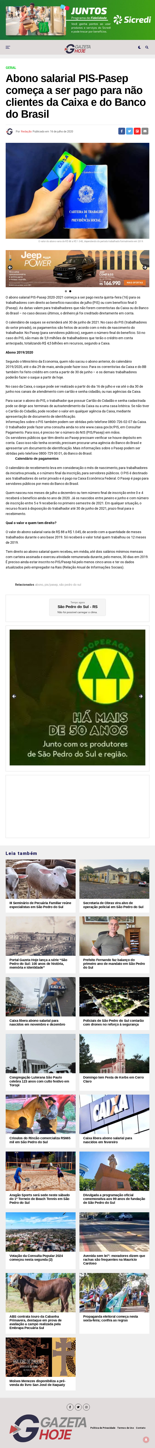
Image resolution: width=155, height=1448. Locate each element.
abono (39, 584)
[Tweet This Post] (129, 131)
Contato (141, 1428)
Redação (26, 131)
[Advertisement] (77, 805)
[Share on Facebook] (121, 131)
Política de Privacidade (102, 1428)
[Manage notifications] (146, 1440)
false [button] (14, 696)
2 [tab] (70, 291)
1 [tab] (66, 291)
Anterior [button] (10, 268)
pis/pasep (51, 584)
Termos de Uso (125, 1428)
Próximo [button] (144, 268)
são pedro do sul (70, 584)
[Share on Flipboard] (137, 131)
